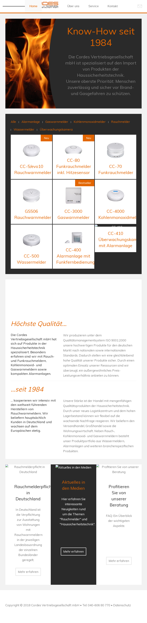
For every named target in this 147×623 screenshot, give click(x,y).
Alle (13, 122)
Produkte (52, 6)
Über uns (73, 6)
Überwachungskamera (56, 129)
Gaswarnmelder (56, 122)
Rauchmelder (120, 122)
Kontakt (113, 6)
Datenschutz (122, 605)
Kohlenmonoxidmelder (90, 122)
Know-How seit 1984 (101, 36)
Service (93, 6)
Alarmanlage (31, 122)
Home (33, 6)
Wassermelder (24, 129)
